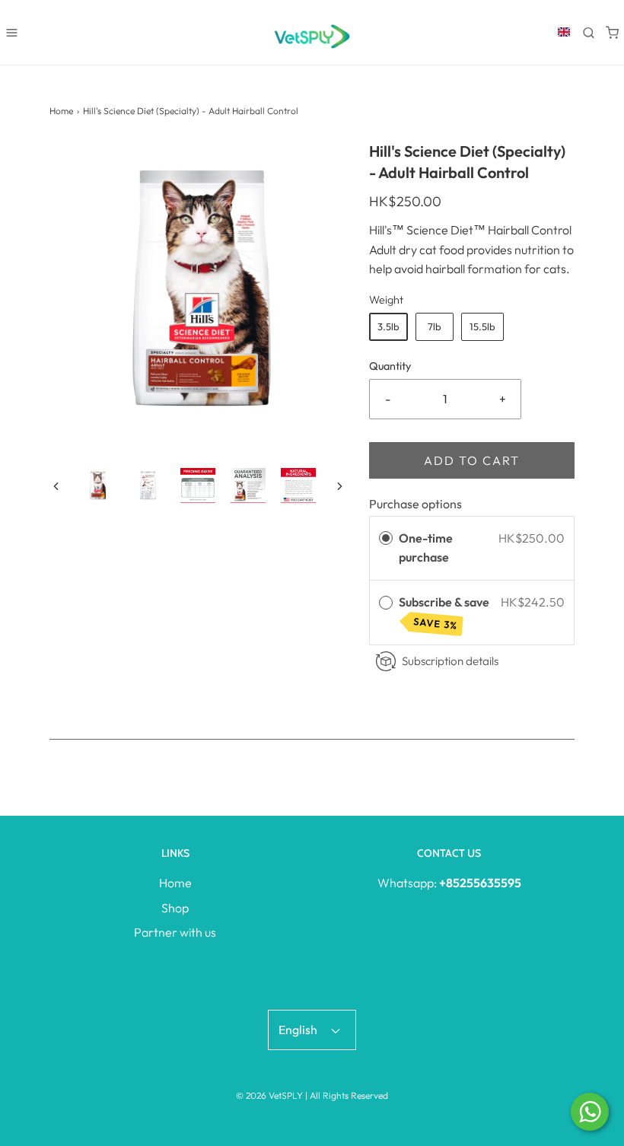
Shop (175, 907)
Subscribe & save (445, 613)
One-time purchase (426, 547)
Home (61, 110)
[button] (55, 485)
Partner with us (175, 932)
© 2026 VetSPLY (269, 1095)
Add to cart (472, 460)
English (299, 1029)
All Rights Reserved (349, 1095)
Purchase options (415, 503)
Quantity (390, 366)
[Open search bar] (589, 32)
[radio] (386, 539)
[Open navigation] (12, 32)
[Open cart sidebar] (612, 32)
